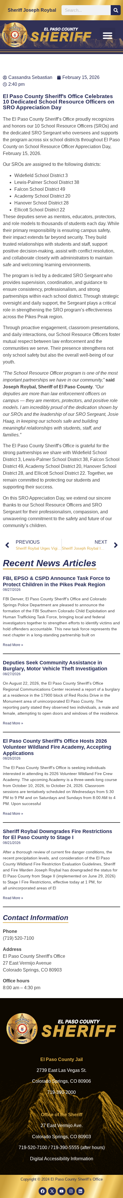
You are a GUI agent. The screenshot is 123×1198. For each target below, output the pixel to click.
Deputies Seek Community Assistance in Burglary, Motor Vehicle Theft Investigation (55, 666)
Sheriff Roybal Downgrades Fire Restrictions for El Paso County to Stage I (57, 835)
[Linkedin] (80, 1191)
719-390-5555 (65, 1147)
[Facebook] (43, 1191)
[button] (107, 35)
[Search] (116, 10)
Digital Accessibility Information (61, 1158)
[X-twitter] (52, 1191)
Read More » (13, 645)
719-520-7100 (33, 1147)
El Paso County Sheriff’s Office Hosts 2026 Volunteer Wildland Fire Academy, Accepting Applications (57, 747)
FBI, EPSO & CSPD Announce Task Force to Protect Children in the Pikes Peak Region (56, 581)
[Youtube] (61, 1191)
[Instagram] (71, 1191)
